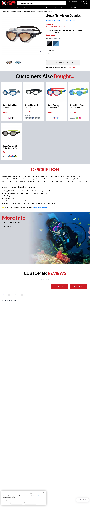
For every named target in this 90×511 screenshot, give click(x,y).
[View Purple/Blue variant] (57, 118)
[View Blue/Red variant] (54, 118)
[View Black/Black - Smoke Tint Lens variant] (12, 118)
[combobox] (43, 3)
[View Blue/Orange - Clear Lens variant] (9, 156)
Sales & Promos (27, 7)
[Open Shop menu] (22, 8)
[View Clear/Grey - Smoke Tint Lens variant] (38, 118)
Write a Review (79, 287)
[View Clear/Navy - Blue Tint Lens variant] (32, 118)
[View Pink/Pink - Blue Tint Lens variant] (80, 118)
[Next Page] (42, 62)
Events (45, 7)
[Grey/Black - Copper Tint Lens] (49, 43)
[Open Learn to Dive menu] (42, 8)
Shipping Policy (50, 35)
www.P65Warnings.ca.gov (41, 207)
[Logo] (9, 5)
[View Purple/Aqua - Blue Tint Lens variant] (12, 156)
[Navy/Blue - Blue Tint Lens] (56, 43)
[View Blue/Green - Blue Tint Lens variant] (77, 118)
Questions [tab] (18, 294)
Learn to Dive (36, 7)
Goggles (32, 11)
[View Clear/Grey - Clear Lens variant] (26, 118)
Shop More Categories (14, 11)
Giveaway (57, 7)
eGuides (51, 7)
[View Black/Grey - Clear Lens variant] (29, 118)
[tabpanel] (45, 300)
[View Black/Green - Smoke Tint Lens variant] (15, 156)
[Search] (18, 3)
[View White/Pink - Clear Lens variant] (9, 118)
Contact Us (64, 7)
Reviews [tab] (6, 294)
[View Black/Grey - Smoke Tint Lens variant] (35, 118)
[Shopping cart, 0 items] (86, 7)
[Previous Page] (3, 62)
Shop (18, 7)
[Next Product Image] (37, 34)
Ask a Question (59, 287)
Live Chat (86, 3)
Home (4, 11)
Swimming (25, 11)
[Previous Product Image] (8, 34)
